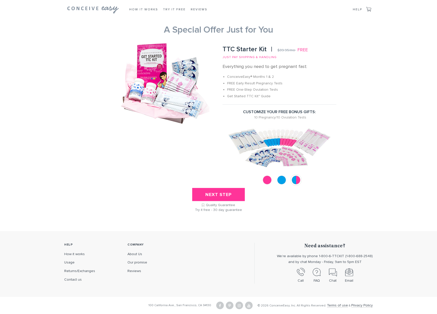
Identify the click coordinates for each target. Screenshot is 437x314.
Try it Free (174, 9)
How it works (74, 254)
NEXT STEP (218, 194)
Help (357, 9)
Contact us (73, 279)
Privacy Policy (362, 305)
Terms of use (337, 305)
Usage (69, 262)
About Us (134, 254)
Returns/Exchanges (79, 271)
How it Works (143, 9)
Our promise (137, 262)
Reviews (199, 9)
